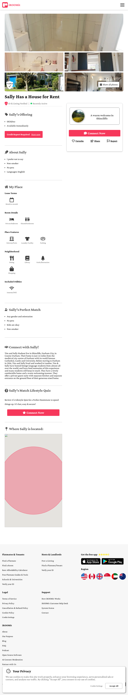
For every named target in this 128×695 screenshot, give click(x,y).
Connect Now (35, 412)
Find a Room (7, 565)
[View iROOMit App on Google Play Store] (113, 564)
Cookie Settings (8, 617)
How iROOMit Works (51, 598)
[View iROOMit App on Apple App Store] (91, 564)
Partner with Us (9, 664)
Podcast (5, 650)
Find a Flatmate (9, 560)
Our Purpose (7, 636)
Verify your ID (8, 584)
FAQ (4, 645)
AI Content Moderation (12, 659)
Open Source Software (12, 655)
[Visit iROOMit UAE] (115, 579)
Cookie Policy (8, 612)
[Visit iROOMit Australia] (122, 579)
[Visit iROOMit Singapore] (107, 579)
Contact (45, 612)
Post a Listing (48, 560)
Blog (4, 641)
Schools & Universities (12, 579)
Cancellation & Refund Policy (15, 608)
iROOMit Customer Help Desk (55, 603)
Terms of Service (9, 598)
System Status (48, 608)
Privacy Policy (8, 603)
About (4, 631)
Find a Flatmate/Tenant (52, 565)
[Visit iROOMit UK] (99, 579)
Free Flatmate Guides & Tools (15, 574)
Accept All (113, 686)
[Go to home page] (11, 5)
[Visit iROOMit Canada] (92, 579)
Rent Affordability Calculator (14, 570)
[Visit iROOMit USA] (84, 579)
